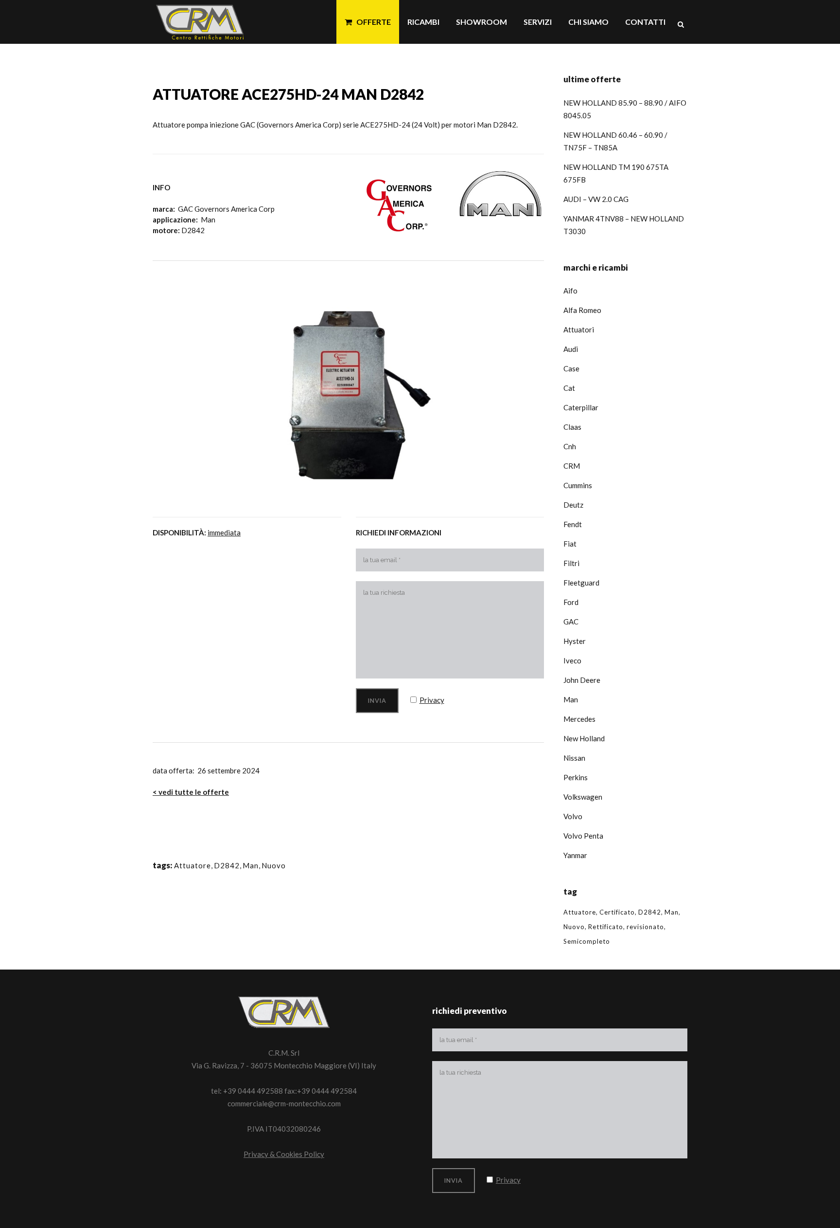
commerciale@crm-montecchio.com (284, 1103)
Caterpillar (580, 407)
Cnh (569, 446)
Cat (569, 388)
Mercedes (579, 719)
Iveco (572, 660)
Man (251, 865)
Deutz (573, 504)
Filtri (571, 563)
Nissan (574, 757)
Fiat (570, 543)
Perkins (575, 777)
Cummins (577, 485)
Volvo (572, 816)
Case (571, 368)
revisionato (645, 927)
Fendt (572, 524)
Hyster (574, 641)
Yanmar (575, 855)
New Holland (584, 738)
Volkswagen (582, 796)
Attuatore (192, 865)
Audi (570, 349)
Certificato (617, 912)
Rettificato (605, 927)
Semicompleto (586, 941)
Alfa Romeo (582, 310)
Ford (570, 602)
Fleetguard (581, 582)
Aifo (570, 290)
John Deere (581, 680)
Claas (572, 426)
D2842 (227, 865)
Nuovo (274, 865)
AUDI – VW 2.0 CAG (596, 199)
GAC (570, 621)
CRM (571, 465)
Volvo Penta (583, 835)
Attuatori (578, 329)
